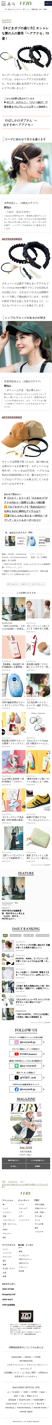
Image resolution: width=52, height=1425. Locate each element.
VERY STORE (8, 1289)
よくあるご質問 (28, 1373)
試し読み (13, 1166)
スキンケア (23, 1208)
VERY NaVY (7, 1299)
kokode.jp (9, 1408)
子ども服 (38, 1216)
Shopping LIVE (8, 1294)
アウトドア (7, 1257)
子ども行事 (39, 1224)
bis (22, 1396)
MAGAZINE (17, 1357)
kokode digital (26, 1412)
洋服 (4, 1216)
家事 (4, 1264)
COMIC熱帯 (38, 1400)
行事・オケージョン (10, 1225)
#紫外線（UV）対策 (39, 9)
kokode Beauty (24, 1408)
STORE (38, 1357)
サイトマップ (26, 1369)
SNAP (5, 1229)
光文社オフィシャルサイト (26, 1376)
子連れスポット (41, 1208)
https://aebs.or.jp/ (30, 1334)
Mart (43, 1392)
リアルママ (39, 1232)
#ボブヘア (26, 584)
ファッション (7, 1200)
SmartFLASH (24, 1400)
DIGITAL (28, 1357)
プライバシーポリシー (36, 1365)
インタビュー (24, 1255)
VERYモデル (23, 1263)
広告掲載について (11, 1373)
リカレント (23, 1267)
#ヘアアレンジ (38, 584)
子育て (37, 1200)
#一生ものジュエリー (13, 9)
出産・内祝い (40, 1212)
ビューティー (6, 20)
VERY (25, 1392)
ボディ (21, 1216)
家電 (4, 1276)
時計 (4, 1237)
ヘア (21, 1181)
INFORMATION (25, 1361)
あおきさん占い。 (9, 1284)
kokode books (40, 1408)
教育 (36, 1228)
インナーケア (24, 1220)
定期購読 (37, 1166)
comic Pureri (11, 1404)
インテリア (7, 1253)
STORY (34, 1392)
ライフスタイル (8, 1245)
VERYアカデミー (25, 1259)
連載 (20, 1251)
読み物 (21, 1271)
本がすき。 (41, 1404)
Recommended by (37, 865)
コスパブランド (9, 1220)
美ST (16, 1396)
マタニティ (7, 1233)
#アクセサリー (13, 584)
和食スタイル (32, 1396)
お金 (4, 1272)
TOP (3, 1181)
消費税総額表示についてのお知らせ (26, 1347)
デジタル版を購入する (37, 1160)
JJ (8, 1392)
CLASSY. (16, 1392)
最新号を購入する (13, 1160)
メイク (21, 1204)
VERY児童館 (39, 1204)
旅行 (4, 1261)
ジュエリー (7, 1212)
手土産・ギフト (9, 1268)
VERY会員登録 (8, 1305)
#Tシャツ (26, 9)
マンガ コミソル (27, 1404)
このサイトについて (15, 1365)
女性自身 (12, 1400)
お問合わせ (43, 1373)
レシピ (5, 1249)
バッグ (5, 1208)
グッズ (37, 1220)
